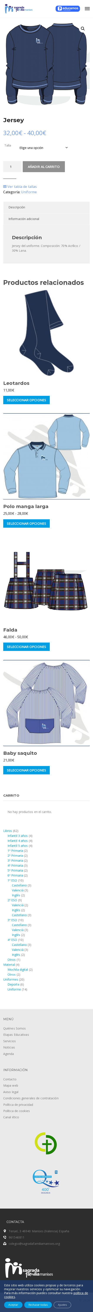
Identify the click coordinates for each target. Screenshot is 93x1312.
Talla (7, 145)
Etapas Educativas (16, 1035)
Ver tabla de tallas (21, 186)
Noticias (9, 1047)
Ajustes (62, 1305)
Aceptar (13, 1305)
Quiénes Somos (14, 1028)
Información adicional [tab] (23, 219)
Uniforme (29, 192)
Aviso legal (10, 1092)
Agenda (8, 1054)
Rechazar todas (38, 1305)
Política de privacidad (18, 1105)
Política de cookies (16, 1111)
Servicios (9, 1041)
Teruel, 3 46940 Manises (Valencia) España (39, 1231)
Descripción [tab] (16, 207)
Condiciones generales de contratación (31, 1098)
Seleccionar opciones (26, 400)
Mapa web (10, 1085)
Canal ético (11, 1117)
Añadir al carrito (44, 166)
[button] (83, 29)
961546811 (16, 1237)
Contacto (9, 1079)
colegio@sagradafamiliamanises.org (34, 1244)
